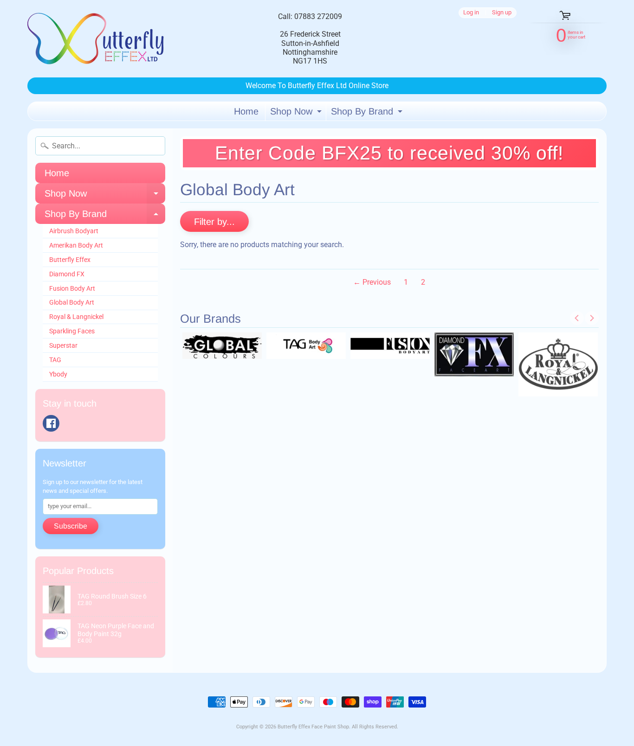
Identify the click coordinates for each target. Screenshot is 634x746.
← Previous (372, 282)
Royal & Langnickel (76, 316)
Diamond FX (66, 274)
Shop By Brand (368, 113)
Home (246, 111)
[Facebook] (51, 423)
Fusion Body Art (72, 288)
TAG (55, 359)
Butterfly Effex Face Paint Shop (313, 727)
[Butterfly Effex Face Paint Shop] (97, 39)
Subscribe (70, 526)
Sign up (501, 13)
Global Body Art (71, 302)
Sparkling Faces (72, 331)
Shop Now (297, 113)
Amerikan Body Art (76, 245)
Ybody (58, 374)
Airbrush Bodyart (73, 231)
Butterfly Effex (70, 259)
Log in (471, 13)
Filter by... (214, 222)
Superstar (63, 345)
